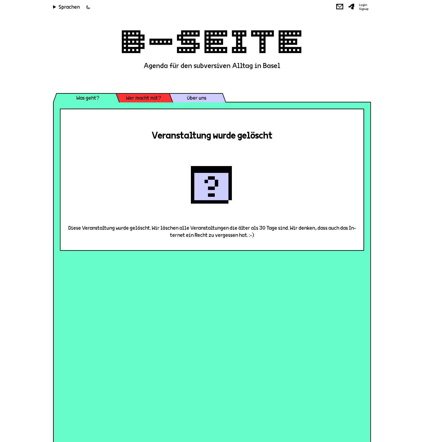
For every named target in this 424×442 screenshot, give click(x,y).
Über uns (196, 98)
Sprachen (69, 7)
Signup (363, 9)
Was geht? (87, 98)
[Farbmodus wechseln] (88, 7)
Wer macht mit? (143, 98)
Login (363, 5)
